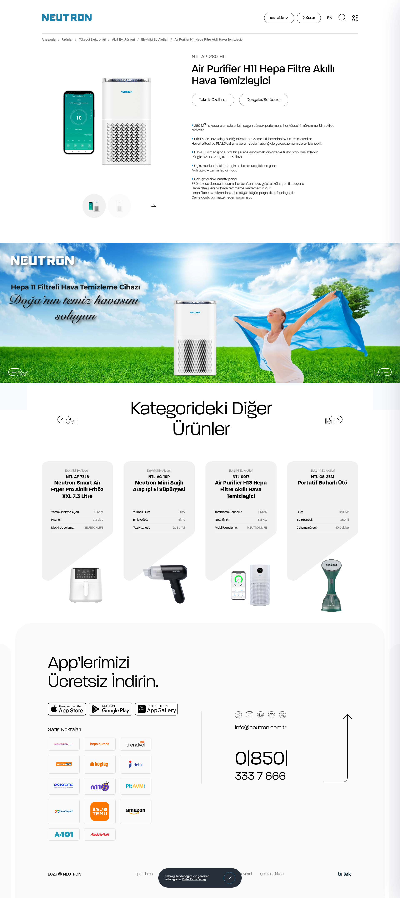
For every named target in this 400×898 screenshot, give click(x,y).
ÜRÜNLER (309, 18)
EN (329, 18)
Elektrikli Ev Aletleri (154, 39)
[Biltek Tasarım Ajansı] (345, 874)
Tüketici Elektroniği (92, 39)
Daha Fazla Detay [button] (194, 879)
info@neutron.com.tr (260, 728)
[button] (229, 878)
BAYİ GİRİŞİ (277, 18)
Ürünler (67, 39)
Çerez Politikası (272, 874)
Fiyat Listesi (144, 874)
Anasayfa (49, 39)
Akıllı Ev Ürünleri (123, 39)
